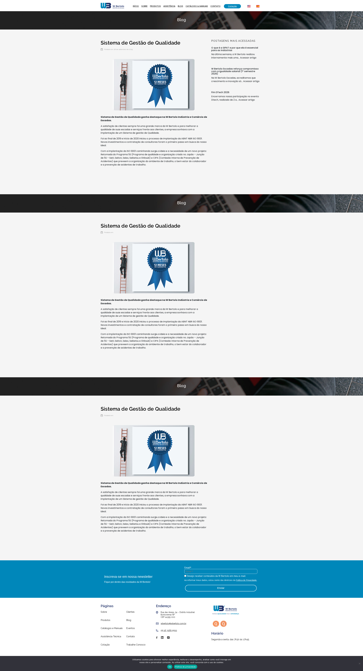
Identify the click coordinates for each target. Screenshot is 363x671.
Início (136, 6)
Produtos (155, 6)
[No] (359, 663)
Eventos (130, 628)
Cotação (232, 6)
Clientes (130, 612)
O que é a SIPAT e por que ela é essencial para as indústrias (234, 49)
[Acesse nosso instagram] (168, 638)
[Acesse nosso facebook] (156, 638)
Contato (215, 6)
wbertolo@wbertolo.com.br (173, 623)
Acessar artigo (248, 57)
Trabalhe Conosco (135, 644)
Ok (170, 667)
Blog (180, 6)
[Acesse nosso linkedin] (162, 638)
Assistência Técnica (111, 636)
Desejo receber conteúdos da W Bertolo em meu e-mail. (216, 576)
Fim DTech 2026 (220, 92)
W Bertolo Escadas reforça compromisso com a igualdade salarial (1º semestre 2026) (235, 71)
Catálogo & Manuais (197, 6)
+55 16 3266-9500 (169, 630)
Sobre (144, 6)
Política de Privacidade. (246, 580)
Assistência (169, 6)
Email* (187, 567)
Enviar (220, 588)
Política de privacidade (185, 667)
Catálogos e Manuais (112, 628)
